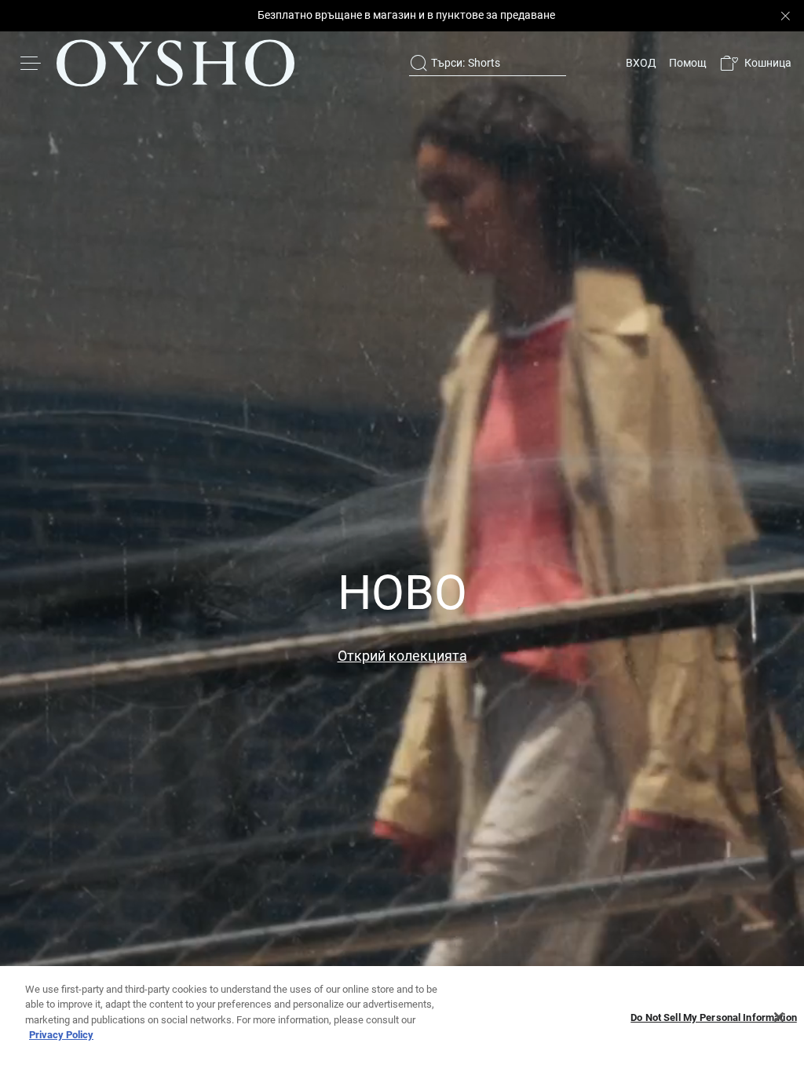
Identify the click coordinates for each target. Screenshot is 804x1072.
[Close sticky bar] (785, 15)
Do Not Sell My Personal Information (713, 1017)
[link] (639, 63)
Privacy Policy (61, 1035)
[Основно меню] (31, 62)
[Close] (779, 1017)
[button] (755, 63)
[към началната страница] (175, 62)
